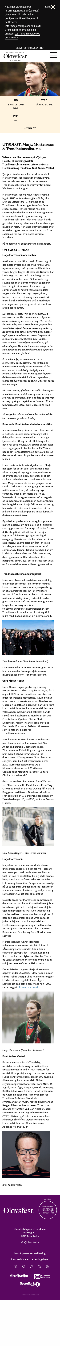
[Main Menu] (53, 54)
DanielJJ (35, 1294)
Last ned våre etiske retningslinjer (29, 1259)
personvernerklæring (34, 1253)
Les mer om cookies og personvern (22, 35)
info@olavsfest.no (30, 1242)
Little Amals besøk (28, 987)
